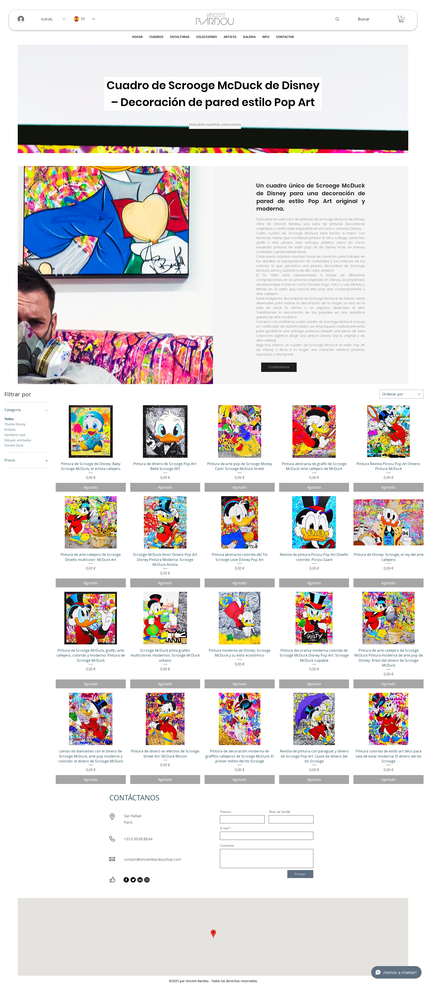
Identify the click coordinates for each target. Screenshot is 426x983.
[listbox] (53, 19)
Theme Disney (15, 424)
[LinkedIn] (140, 879)
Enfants (10, 429)
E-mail (224, 828)
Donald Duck (13, 445)
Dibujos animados (17, 440)
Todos (9, 419)
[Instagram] (147, 879)
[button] (53, 19)
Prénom (225, 811)
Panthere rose (14, 435)
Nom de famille (279, 811)
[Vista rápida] (91, 431)
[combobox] (401, 394)
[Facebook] (126, 879)
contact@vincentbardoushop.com (152, 859)
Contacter (227, 845)
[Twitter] (133, 879)
